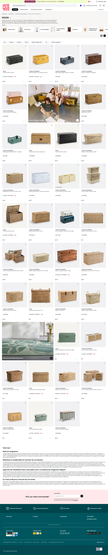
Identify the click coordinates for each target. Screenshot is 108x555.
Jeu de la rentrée (24, 9)
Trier (5, 42)
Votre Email (57, 493)
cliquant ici (75, 500)
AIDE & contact (9, 516)
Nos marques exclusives (92, 519)
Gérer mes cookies (36, 542)
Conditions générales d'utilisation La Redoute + (56, 542)
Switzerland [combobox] (101, 542)
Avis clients (20, 542)
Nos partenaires (90, 516)
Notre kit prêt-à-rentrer (36, 9)
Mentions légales (44, 542)
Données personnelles (27, 542)
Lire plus (3, 24)
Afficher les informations (54, 524)
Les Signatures (48, 9)
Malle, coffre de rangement (35, 13)
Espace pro (101, 9)
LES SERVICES (35, 516)
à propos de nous (63, 516)
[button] (103, 5)
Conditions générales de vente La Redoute (10, 542)
